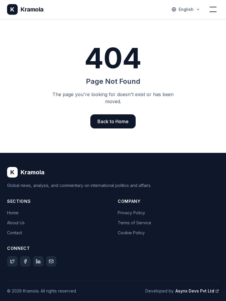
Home (13, 212)
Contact (14, 232)
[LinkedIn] (38, 261)
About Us (16, 222)
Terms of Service (134, 222)
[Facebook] (25, 261)
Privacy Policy (131, 212)
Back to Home (113, 121)
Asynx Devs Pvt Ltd (194, 290)
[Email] (51, 261)
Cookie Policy (131, 232)
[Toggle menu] (213, 9)
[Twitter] (12, 261)
